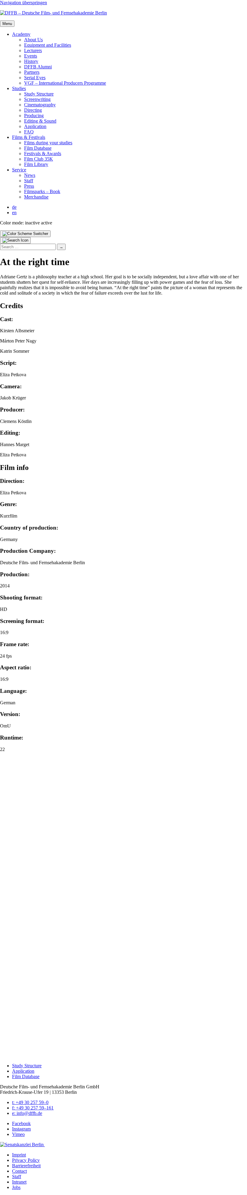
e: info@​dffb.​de (27, 1113)
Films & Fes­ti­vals (28, 137)
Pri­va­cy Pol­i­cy (26, 1160)
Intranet (19, 1181)
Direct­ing (33, 110)
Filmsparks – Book (42, 191)
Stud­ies (19, 88)
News (29, 175)
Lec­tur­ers (33, 50)
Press (29, 186)
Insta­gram (21, 1128)
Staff (28, 180)
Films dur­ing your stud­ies (48, 142)
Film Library (36, 164)
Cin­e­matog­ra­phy (40, 104)
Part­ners (31, 72)
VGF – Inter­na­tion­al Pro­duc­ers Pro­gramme (65, 83)
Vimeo (18, 1134)
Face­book (21, 1123)
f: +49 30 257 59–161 (33, 1107)
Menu (7, 23)
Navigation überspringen (23, 2)
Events (30, 55)
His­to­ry (31, 61)
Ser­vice (19, 169)
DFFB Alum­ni (38, 66)
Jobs (16, 1187)
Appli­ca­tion (35, 126)
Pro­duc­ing (34, 115)
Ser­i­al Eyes (34, 77)
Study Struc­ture (39, 93)
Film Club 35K (38, 158)
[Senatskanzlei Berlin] (22, 1144)
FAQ (29, 131)
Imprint (19, 1154)
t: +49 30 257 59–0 (30, 1102)
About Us (33, 39)
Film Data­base (38, 148)
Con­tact (19, 1171)
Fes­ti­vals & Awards (42, 153)
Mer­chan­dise (36, 196)
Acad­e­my (21, 34)
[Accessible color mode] (25, 233)
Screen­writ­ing (37, 99)
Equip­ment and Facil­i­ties (47, 45)
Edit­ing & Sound (40, 121)
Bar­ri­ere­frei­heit (26, 1165)
